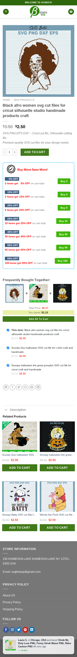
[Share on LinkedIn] (38, 387)
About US (9, 595)
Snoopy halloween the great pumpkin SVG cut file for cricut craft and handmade (57, 454)
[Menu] (6, 12)
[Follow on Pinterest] (25, 630)
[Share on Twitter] (19, 387)
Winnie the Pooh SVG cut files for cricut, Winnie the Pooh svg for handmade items (57, 514)
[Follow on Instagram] (12, 630)
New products (24, 100)
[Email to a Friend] (25, 387)
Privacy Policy (12, 602)
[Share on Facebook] (12, 387)
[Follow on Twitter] (19, 630)
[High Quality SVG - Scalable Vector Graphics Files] (38, 11)
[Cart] (71, 12)
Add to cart (34, 152)
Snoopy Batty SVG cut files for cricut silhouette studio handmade (19, 514)
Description (18, 410)
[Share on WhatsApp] (6, 387)
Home (6, 100)
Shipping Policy (13, 609)
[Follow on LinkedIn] (32, 630)
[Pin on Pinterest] (32, 387)
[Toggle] (6, 410)
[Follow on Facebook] (6, 630)
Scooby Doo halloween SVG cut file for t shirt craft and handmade (19, 454)
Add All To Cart (38, 318)
